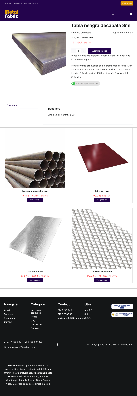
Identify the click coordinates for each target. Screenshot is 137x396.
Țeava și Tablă (87, 37)
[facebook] (57, 344)
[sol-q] (122, 305)
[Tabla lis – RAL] (102, 130)
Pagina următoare (122, 32)
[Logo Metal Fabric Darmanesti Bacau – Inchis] (11, 10)
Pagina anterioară (82, 32)
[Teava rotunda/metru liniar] (35, 130)
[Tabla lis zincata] (35, 210)
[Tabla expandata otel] (102, 210)
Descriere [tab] (12, 105)
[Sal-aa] (122, 313)
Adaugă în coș (99, 50)
